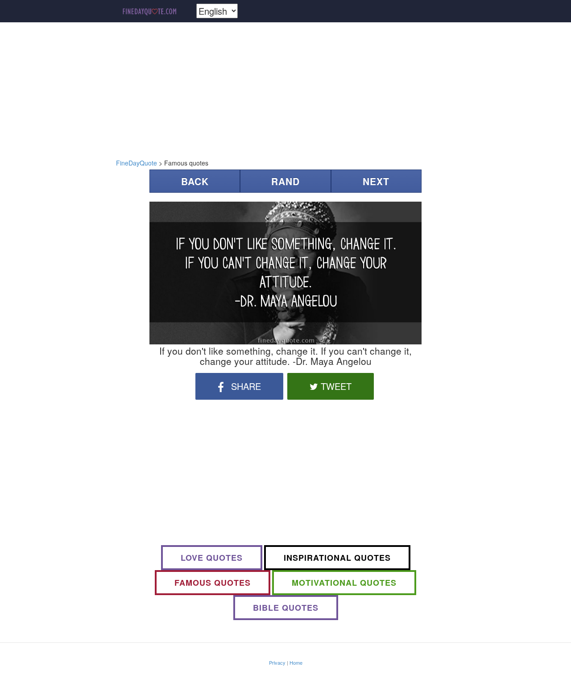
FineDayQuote (136, 162)
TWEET (335, 386)
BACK (195, 181)
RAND (285, 181)
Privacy (277, 662)
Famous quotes (212, 582)
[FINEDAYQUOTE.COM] (149, 11)
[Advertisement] (285, 91)
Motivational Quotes (344, 582)
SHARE (244, 386)
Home (296, 662)
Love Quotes (212, 557)
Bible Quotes (286, 607)
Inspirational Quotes (337, 557)
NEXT (376, 181)
